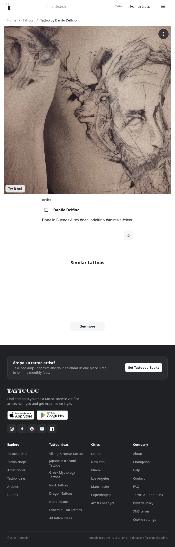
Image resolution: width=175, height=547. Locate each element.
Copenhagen (101, 495)
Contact (139, 478)
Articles (13, 486)
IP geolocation (158, 538)
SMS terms (141, 511)
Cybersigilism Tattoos (65, 510)
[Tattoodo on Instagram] (11, 428)
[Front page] (9, 6)
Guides (12, 495)
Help (136, 470)
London (97, 453)
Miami (96, 470)
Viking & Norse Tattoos (66, 453)
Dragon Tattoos (60, 493)
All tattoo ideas (60, 518)
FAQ (136, 486)
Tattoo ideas (16, 478)
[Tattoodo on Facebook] (52, 428)
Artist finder (16, 470)
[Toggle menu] (163, 6)
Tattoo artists (17, 453)
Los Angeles (100, 478)
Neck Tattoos (59, 485)
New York (98, 462)
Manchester (100, 486)
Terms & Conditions (148, 495)
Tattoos (120, 6)
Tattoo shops (17, 462)
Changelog (141, 462)
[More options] (163, 34)
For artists (140, 6)
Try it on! (15, 188)
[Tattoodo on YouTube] (41, 428)
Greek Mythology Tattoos (62, 474)
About (137, 453)
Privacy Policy (143, 503)
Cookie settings (144, 519)
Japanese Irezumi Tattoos (62, 463)
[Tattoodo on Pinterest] (31, 428)
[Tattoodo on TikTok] (21, 428)
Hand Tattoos (59, 501)
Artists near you (103, 503)
